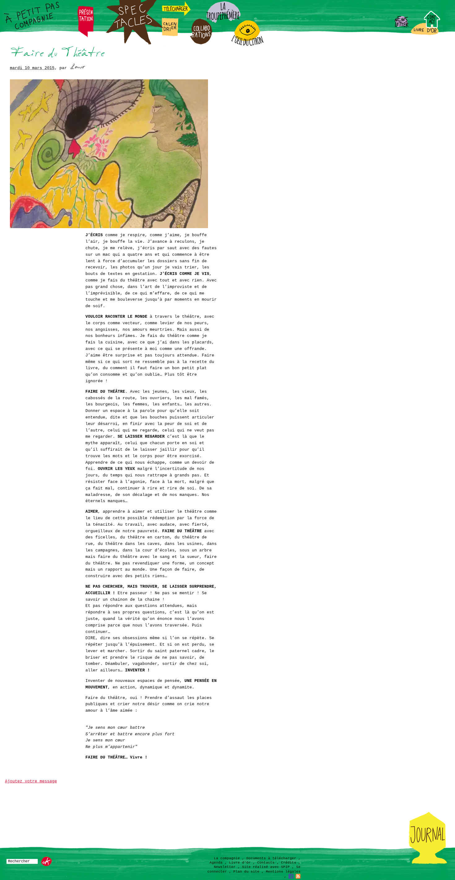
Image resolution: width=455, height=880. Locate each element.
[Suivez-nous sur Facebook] (290, 876)
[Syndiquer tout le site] (298, 876)
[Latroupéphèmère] (223, 22)
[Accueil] (30, 15)
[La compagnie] (85, 36)
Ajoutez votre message (31, 781)
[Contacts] (439, 26)
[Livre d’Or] (425, 34)
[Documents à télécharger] (176, 15)
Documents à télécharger (271, 858)
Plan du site (246, 871)
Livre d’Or (240, 863)
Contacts (266, 863)
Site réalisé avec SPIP (266, 867)
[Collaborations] (201, 43)
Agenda (216, 863)
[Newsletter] (402, 26)
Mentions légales (283, 871)
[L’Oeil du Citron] (247, 45)
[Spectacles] (134, 44)
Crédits (288, 863)
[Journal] (428, 863)
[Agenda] (170, 35)
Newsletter (225, 867)
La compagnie (227, 858)
